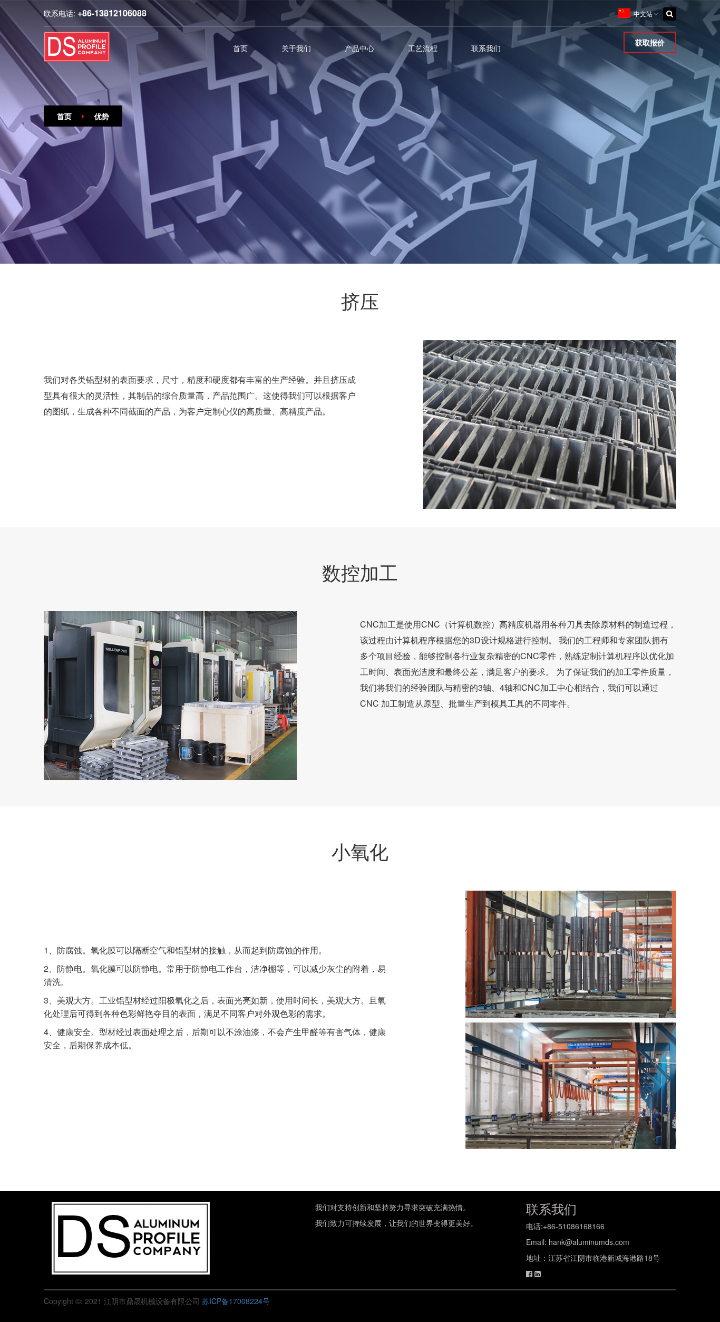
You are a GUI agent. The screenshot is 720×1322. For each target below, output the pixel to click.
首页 (240, 48)
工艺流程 (422, 48)
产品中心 (359, 48)
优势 (101, 116)
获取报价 (650, 42)
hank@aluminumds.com (589, 1242)
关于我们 (296, 48)
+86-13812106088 (112, 13)
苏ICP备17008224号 (236, 1301)
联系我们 (486, 48)
